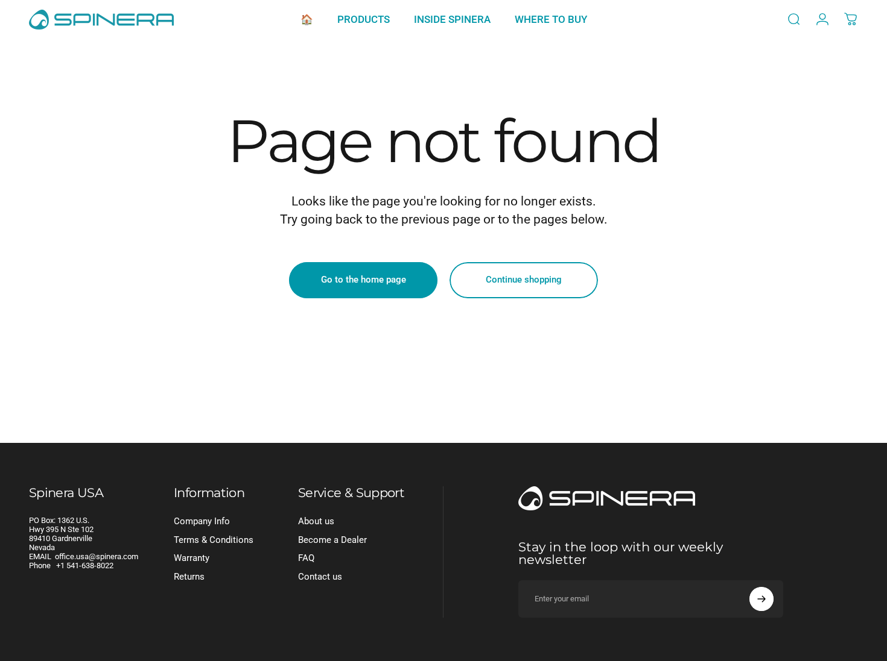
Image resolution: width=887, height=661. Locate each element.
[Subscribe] (761, 599)
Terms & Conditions (213, 539)
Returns (189, 576)
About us (316, 521)
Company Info (202, 521)
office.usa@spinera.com (96, 556)
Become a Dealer (332, 539)
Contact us (320, 576)
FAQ (306, 558)
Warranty (191, 558)
